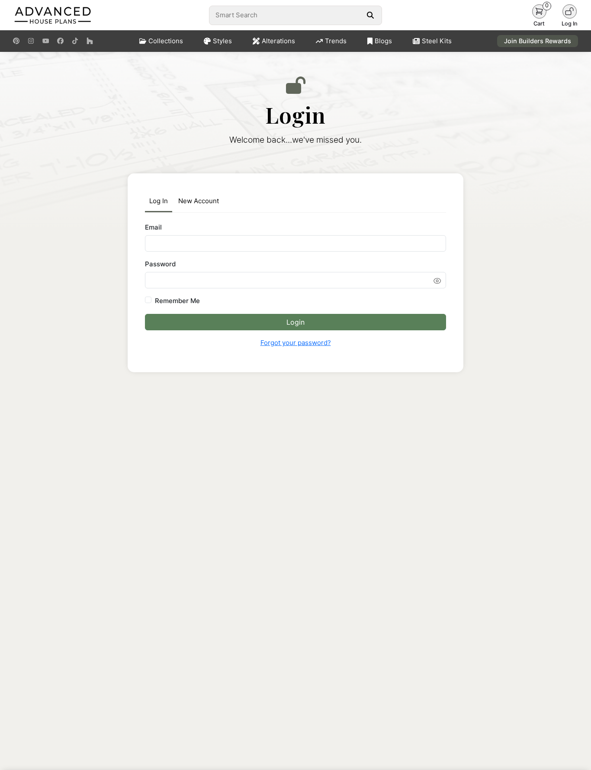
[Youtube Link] (45, 41)
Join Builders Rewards (537, 41)
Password (160, 264)
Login (295, 322)
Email (153, 227)
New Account (198, 201)
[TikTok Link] (75, 41)
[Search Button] (370, 15)
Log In (158, 201)
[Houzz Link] (90, 41)
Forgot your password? (295, 343)
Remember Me (177, 301)
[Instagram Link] (31, 41)
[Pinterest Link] (16, 41)
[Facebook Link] (60, 41)
